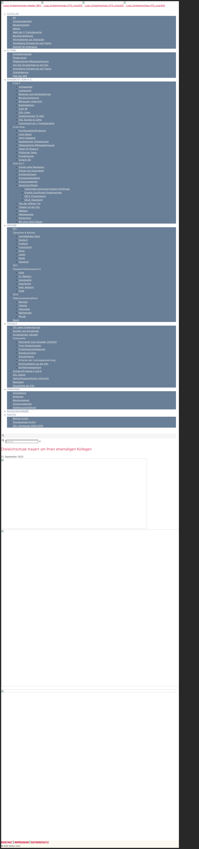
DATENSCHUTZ (40, 842)
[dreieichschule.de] (83, 5)
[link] (40, 441)
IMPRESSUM (22, 842)
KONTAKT (7, 842)
